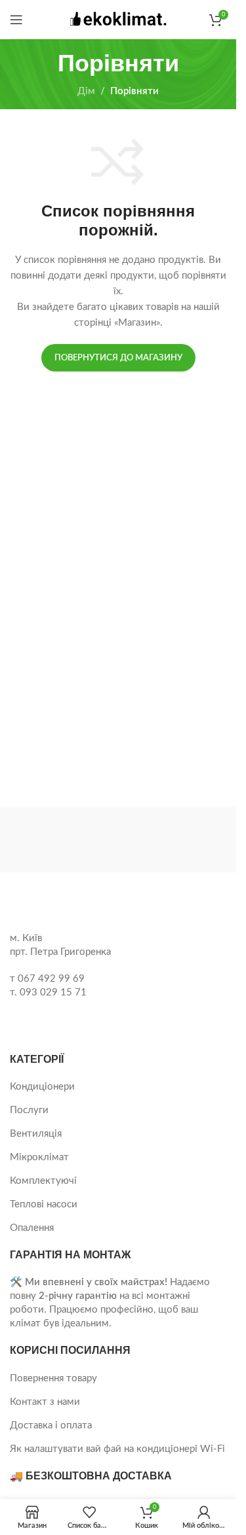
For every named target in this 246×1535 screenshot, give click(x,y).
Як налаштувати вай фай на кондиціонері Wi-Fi (117, 1449)
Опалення (32, 1228)
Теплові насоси (43, 1204)
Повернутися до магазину (118, 358)
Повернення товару (53, 1378)
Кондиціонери (42, 1087)
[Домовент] (62, 839)
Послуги (29, 1110)
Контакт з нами (45, 1402)
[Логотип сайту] (118, 19)
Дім (86, 91)
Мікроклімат (39, 1157)
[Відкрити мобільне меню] (16, 20)
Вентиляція (36, 1134)
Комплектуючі (43, 1181)
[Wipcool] (175, 839)
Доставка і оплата (51, 1425)
